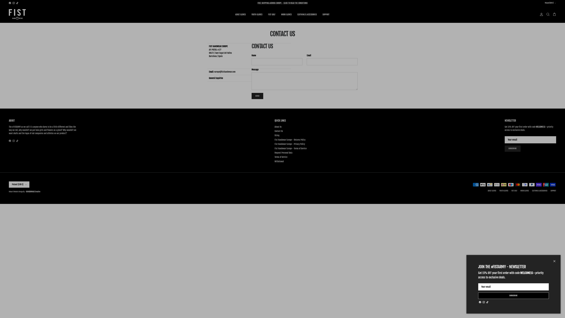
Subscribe (513, 295)
